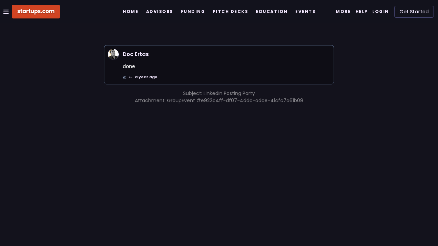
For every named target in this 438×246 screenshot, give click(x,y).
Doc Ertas (136, 54)
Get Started (414, 11)
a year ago (146, 77)
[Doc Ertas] (113, 54)
